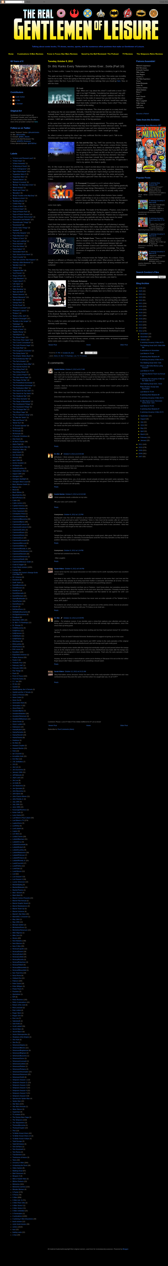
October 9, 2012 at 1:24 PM (73, 550)
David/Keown (17, 588)
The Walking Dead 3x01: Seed (151, 384)
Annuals (15, 458)
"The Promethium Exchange (22, 383)
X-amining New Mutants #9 (149, 357)
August (143, 419)
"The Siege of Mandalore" (21, 401)
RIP (13, 997)
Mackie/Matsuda (18, 887)
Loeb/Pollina (17, 866)
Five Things (16, 671)
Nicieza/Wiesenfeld (19, 970)
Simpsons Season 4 (19, 1090)
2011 (141, 444)
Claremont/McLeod (19, 543)
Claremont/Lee (17, 538)
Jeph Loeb (16, 778)
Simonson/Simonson (19, 1074)
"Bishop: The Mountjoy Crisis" (22, 185)
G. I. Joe (15, 681)
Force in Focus (17, 676)
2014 (141, 325)
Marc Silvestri (17, 893)
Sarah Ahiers (59, 569)
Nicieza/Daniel (17, 951)
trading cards (17, 1232)
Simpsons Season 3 (19, 1088)
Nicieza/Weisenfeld (19, 967)
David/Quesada (18, 593)
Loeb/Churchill (17, 863)
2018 (141, 313)
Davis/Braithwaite (18, 598)
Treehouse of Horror (19, 1157)
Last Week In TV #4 (147, 392)
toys (13, 1229)
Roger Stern (16, 1013)
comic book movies (19, 1224)
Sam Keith (16, 1024)
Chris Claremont (18, 511)
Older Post (124, 345)
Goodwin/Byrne (17, 711)
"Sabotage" (16, 324)
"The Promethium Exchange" (22, 385)
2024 (141, 294)
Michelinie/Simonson (19, 930)
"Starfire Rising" (18, 332)
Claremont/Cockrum (19, 524)
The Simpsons (17, 1120)
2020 (141, 306)
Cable (14, 500)
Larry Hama (16, 815)
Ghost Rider (16, 708)
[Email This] (86, 353)
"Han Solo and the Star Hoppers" (24, 260)
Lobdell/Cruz (17, 842)
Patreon (15, 981)
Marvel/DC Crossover (20, 917)
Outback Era (16, 978)
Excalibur (15, 652)
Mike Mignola (17, 933)
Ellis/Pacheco (17, 647)
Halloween (16, 727)
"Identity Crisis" (17, 265)
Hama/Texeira (17, 737)
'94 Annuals (16, 431)
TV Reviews (127, 54)
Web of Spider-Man (19, 1179)
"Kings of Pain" (17, 276)
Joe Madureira (17, 786)
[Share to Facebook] (93, 353)
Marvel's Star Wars (19, 914)
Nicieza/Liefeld (17, 957)
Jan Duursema (17, 770)
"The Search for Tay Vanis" (21, 393)
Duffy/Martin (16, 636)
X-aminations (17, 1216)
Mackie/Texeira (17, 890)
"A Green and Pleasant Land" (22, 158)
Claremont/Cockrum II (20, 527)
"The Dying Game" (19, 353)
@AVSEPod (32, 143)
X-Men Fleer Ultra (18, 1203)
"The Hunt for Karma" (19, 367)
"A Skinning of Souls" (19, 166)
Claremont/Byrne (18, 522)
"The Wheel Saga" (18, 412)
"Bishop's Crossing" (19, 182)
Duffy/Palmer (17, 639)
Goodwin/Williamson (19, 719)
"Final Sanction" (18, 244)
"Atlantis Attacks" (18, 180)
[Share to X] (91, 353)
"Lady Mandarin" (18, 278)
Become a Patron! (142, 114)
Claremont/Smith (18, 559)
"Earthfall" (15, 230)
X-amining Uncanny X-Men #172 (152, 412)
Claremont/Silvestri (19, 554)
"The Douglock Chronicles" (22, 351)
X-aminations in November (149, 350)
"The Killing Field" (18, 369)
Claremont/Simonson (20, 557)
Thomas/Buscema (18, 1125)
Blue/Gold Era (17, 495)
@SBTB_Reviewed (24, 141)
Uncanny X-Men (18, 1163)
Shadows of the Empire (20, 1037)
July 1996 (15, 804)
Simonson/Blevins (18, 1048)
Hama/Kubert (17, 729)
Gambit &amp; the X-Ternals (22, 689)
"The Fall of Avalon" (19, 361)
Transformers (17, 1155)
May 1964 (16, 919)
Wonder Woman (18, 1189)
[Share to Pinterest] (96, 353)
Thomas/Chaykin (18, 1128)
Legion (14, 831)
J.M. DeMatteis (17, 762)
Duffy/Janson (17, 633)
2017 (141, 316)
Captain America (18, 506)
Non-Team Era (17, 973)
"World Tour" (16, 423)
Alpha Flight (16, 444)
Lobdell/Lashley (18, 850)
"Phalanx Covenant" (19, 308)
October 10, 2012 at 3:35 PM (74, 618)
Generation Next (18, 703)
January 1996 (17, 772)
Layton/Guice (17, 823)
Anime (56, 356)
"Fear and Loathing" (19, 241)
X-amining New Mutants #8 (149, 395)
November (144, 337)
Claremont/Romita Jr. (19, 549)
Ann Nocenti (16, 455)
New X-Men (16, 946)
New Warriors (17, 943)
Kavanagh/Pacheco (19, 810)
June (142, 425)
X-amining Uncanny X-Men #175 (152, 342)
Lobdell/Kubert (17, 847)
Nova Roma (16, 975)
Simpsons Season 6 (19, 1096)
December (144, 334)
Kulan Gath (16, 812)
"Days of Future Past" (19, 212)
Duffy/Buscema (17, 628)
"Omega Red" (17, 303)
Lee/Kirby (15, 826)
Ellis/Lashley (17, 644)
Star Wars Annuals (19, 1106)
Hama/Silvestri (17, 735)
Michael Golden (18, 925)
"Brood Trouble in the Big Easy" (23, 196)
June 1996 (16, 807)
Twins (14, 1160)
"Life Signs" (16, 284)
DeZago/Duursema (19, 614)
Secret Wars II (17, 1032)
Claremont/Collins (18, 530)
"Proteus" (15, 313)
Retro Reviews (17, 1000)
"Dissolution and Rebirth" (21, 220)
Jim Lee (15, 780)
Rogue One (16, 1016)
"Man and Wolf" (17, 292)
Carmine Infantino (18, 508)
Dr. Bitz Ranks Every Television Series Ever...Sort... (151, 402)
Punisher (15, 991)
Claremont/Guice (18, 535)
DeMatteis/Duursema (20, 612)
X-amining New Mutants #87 (148, 125)
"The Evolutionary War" (20, 359)
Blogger (125, 1249)
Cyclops (15, 570)
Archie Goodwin (18, 463)
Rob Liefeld (16, 1010)
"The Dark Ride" (18, 348)
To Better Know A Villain (20, 1139)
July (142, 422)
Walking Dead (17, 1171)
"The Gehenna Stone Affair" (22, 364)
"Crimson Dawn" (18, 209)
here (118, 81)
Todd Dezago (17, 1141)
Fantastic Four (17, 663)
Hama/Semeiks (17, 732)
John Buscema (17, 791)
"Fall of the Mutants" (19, 233)
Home (11, 54)
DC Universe (17, 577)
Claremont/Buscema (19, 519)
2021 (141, 303)
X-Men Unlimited (18, 1211)
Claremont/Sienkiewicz (20, 551)
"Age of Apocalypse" (19, 171)
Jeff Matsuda (17, 775)
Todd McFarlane (18, 1144)
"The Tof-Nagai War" (19, 409)
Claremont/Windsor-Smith (21, 562)
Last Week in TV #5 (147, 371)
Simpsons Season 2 (19, 1085)
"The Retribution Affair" (20, 388)
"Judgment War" (18, 270)
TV (78, 356)
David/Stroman (17, 596)
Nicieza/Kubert (17, 954)
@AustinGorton (33, 132)
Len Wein (15, 834)
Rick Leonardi (17, 1008)
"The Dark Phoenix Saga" (21, 345)
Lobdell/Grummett (18, 844)
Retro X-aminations (19, 1002)
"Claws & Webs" (18, 206)
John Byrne (16, 794)
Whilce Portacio (18, 1181)
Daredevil (15, 580)
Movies (15, 938)
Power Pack (16, 989)
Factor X (15, 660)
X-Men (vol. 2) (17, 1200)
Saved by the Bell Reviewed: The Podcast (100, 54)
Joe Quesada (17, 788)
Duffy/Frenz (16, 631)
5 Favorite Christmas (19, 436)
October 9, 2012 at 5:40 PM (74, 569)
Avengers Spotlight (19, 479)
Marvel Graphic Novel (20, 903)
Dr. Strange (16, 625)
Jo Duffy (15, 783)
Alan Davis (16, 439)
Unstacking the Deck (19, 1165)
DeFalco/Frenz (17, 609)
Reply (56, 446)
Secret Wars (16, 1029)
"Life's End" (16, 286)
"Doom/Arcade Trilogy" (20, 222)
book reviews (17, 1221)
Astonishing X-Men (19, 471)
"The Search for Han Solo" (21, 391)
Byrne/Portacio (17, 498)
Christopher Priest (18, 514)
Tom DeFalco (17, 1147)
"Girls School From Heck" (21, 254)
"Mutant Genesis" (18, 294)
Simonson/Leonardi (19, 1061)
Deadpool (16, 617)
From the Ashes (17, 679)
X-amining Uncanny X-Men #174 (152, 360)
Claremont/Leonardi (19, 540)
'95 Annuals (16, 434)
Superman (16, 1112)
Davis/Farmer (17, 601)
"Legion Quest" (17, 281)
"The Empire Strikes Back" (21, 356)
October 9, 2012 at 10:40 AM (74, 454)
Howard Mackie (18, 748)
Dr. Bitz (57, 454)
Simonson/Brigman (19, 1053)
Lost (75, 356)
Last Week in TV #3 (147, 406)
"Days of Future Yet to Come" (22, 217)
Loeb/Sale (16, 868)
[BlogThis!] (88, 353)
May (142, 428)
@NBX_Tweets (24, 137)
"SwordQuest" (17, 335)
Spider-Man (16, 1101)
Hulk (14, 751)
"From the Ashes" (18, 246)
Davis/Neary (16, 604)
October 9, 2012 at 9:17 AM (75, 369)
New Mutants (17, 941)
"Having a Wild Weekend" (21, 262)
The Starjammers (18, 1123)
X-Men (14, 1197)
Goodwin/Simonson (19, 716)
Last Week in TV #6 (147, 353)
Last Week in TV (18, 820)
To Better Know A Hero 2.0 (21, 1136)
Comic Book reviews (19, 567)
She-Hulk (15, 1040)
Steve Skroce (17, 1109)
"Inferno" (15, 268)
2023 (141, 297)
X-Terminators (17, 1213)
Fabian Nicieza (17, 657)
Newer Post (53, 345)
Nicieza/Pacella (18, 959)
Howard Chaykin (18, 745)
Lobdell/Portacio (18, 858)
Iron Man (15, 759)
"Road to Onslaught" (19, 319)
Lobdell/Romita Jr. (18, 860)
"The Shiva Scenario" (20, 399)
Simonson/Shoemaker (20, 1072)
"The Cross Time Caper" (21, 340)
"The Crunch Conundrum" (21, 343)
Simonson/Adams (18, 1045)
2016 (141, 319)
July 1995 (15, 802)
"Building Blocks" (18, 201)
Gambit (15, 687)
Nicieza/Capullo (18, 949)
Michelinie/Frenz (18, 927)
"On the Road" (17, 305)
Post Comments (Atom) (66, 729)
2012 (141, 331)
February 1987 (17, 665)
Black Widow (17, 492)
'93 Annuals (16, 428)
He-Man (15, 743)
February (143, 437)
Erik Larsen (16, 649)
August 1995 (17, 474)
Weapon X (16, 1176)
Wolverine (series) (18, 1187)
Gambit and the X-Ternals (21, 692)
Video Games (17, 1168)
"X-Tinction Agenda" (19, 426)
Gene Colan (16, 697)
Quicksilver (16, 994)
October (143, 340)
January (143, 440)
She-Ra (15, 1042)
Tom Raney (16, 1152)
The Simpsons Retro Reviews (150, 54)
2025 (141, 291)
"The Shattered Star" (19, 396)
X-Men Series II (17, 1208)
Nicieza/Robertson (19, 962)
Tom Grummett (17, 1149)
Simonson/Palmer (18, 1066)
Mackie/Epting (17, 885)
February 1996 (17, 668)
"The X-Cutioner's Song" (21, 415)
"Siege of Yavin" (18, 329)
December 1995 (18, 620)
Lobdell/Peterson (18, 855)
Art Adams (16, 466)
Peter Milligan (17, 986)
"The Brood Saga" (18, 337)
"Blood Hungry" (17, 188)
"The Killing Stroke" (19, 372)
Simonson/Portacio (19, 1069)
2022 (141, 300)
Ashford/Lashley (18, 468)
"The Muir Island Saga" (20, 377)
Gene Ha (15, 700)
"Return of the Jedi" (19, 316)
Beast (14, 490)
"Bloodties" (16, 193)
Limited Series (17, 836)
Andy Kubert (16, 452)
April (142, 431)
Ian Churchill (17, 754)
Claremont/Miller (18, 546)
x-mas (14, 1235)
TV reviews (83, 356)
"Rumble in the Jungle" (20, 321)
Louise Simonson (18, 882)
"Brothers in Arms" (18, 198)
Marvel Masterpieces (19, 906)
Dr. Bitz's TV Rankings (66, 356)
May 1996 (16, 922)
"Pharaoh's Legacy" (19, 311)
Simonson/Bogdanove (20, 1050)
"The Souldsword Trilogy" (21, 404)
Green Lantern (17, 724)
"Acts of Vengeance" (19, 169)
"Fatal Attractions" (18, 236)
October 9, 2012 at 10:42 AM (75, 494)
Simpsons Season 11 (20, 1082)
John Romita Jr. (17, 799)
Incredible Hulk (17, 756)
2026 (141, 288)
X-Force (15, 1195)
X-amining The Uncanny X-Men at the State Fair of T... (152, 380)
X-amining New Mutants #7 (149, 409)
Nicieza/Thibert (17, 965)
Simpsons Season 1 (19, 1080)
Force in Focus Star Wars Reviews (62, 54)
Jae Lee (15, 767)
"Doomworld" (17, 225)
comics (14, 1227)
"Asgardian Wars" (18, 177)
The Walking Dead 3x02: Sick (150, 363)
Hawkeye (15, 740)
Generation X (17, 705)
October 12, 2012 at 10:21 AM (75, 671)
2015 (141, 322)
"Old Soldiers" (17, 300)
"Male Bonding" (17, 289)
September (144, 416)
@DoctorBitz (20, 135)
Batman (15, 487)
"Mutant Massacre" (19, 297)
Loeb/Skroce (17, 871)
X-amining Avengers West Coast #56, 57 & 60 (156, 220)
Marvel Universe (18, 911)
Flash (14, 673)
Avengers (15, 476)
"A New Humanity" (18, 163)
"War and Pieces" (18, 420)
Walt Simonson (17, 1173)
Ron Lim (15, 1018)
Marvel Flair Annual (19, 901)
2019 (141, 310)
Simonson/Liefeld (18, 1064)
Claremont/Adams (18, 516)
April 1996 (16, 460)
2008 (141, 453)
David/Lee (16, 590)
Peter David (16, 983)
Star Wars (15, 1104)
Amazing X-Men (18, 450)
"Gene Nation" (17, 249)
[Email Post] (81, 353)
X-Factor (15, 1192)
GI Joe (14, 684)
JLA (13, 764)
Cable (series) (17, 503)
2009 (141, 450)
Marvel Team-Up (18, 909)
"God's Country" (18, 257)
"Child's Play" (17, 204)
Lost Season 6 (17, 879)
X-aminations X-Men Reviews (30, 54)
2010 (141, 447)
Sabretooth (16, 1021)
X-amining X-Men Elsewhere (22, 1219)
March (142, 434)
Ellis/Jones (16, 641)
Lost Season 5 (17, 877)
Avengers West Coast (20, 482)
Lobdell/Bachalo (18, 839)
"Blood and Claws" (19, 190)
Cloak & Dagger (18, 565)
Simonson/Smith (18, 1077)
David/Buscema (18, 585)
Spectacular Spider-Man (21, 1098)
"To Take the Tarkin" (19, 417)
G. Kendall (19, 104)
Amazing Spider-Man (20, 447)
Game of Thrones (18, 695)
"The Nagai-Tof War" (19, 380)
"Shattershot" (17, 327)
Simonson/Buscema (19, 1056)
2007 (141, 456)
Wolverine (16, 1184)
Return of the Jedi (18, 1005)
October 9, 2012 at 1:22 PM (73, 514)
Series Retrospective (19, 1034)
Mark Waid (16, 895)
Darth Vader (16, 583)
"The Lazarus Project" (20, 375)
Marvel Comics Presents (21, 898)
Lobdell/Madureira (19, 852)
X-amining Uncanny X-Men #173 (152, 398)
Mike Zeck (16, 935)
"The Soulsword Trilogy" (21, 407)
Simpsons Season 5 (19, 1093)
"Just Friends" (17, 273)
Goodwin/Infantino (18, 713)
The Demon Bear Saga (20, 1117)
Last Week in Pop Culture (21, 818)
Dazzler (15, 606)
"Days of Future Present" (21, 214)
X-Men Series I (17, 1205)
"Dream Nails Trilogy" (20, 228)
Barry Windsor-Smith (19, 484)
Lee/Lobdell (16, 828)
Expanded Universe (19, 655)
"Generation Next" (18, 252)
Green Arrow (16, 721)
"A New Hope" (17, 161)
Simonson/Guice (18, 1058)
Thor (14, 1131)
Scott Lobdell (17, 1026)
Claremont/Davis (18, 532)
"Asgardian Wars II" (19, 174)
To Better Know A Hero (20, 1133)
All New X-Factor (18, 442)
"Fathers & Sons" (18, 238)
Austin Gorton (59, 369)
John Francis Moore (19, 796)
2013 (141, 328)
